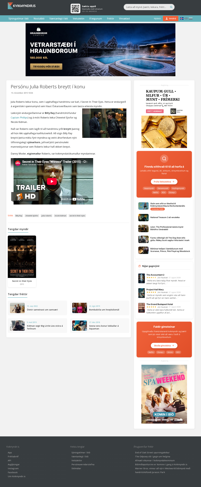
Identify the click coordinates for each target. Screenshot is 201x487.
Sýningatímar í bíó (19, 18)
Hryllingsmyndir (178, 188)
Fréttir (110, 18)
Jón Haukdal (162, 277)
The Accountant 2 (155, 275)
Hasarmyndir (149, 188)
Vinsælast (124, 18)
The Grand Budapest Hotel (159, 304)
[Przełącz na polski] (190, 18)
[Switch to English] (186, 18)
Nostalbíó (39, 18)
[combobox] (149, 7)
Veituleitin (78, 18)
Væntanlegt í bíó (58, 18)
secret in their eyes (77, 216)
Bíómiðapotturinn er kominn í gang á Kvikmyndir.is (161, 464)
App (10, 452)
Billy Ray (19, 216)
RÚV (163, 192)
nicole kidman (60, 216)
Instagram (13, 468)
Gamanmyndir (163, 188)
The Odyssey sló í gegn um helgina (152, 456)
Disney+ (172, 192)
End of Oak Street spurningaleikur (152, 452)
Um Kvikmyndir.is (16, 476)
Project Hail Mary (155, 289)
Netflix (155, 192)
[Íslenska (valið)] (182, 18)
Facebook (13, 472)
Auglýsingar (14, 464)
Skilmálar (76, 468)
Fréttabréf (13, 456)
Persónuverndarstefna (83, 464)
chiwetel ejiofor (31, 216)
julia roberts (46, 216)
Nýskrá (157, 18)
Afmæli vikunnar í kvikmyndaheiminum (155, 460)
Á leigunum (95, 18)
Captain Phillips (19, 117)
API (9, 460)
